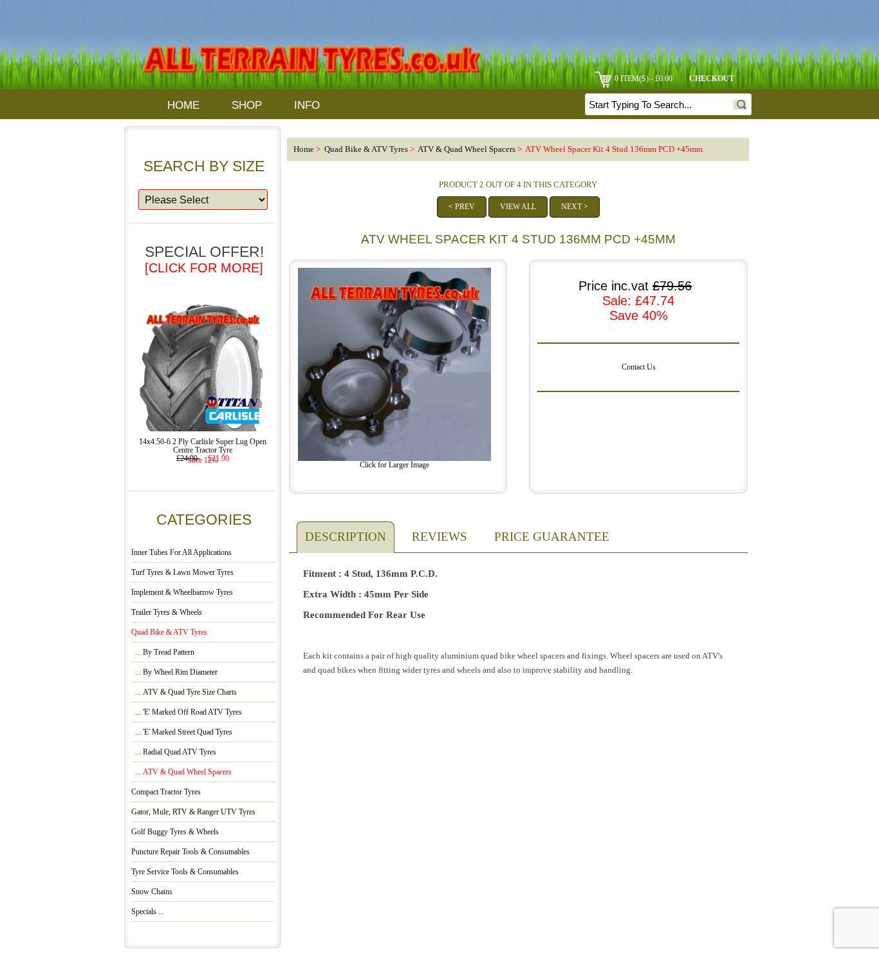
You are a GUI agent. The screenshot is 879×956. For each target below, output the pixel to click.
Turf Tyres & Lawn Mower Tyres (182, 572)
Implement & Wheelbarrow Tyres (182, 592)
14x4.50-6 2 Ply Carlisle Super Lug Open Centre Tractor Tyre (202, 446)
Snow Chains (151, 892)
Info (307, 105)
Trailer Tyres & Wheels (166, 612)
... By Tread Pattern (162, 652)
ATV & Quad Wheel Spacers (466, 149)
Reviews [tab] (439, 536)
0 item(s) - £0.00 (643, 79)
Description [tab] (345, 536)
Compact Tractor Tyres (166, 792)
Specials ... (147, 912)
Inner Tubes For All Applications (181, 552)
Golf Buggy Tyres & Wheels (175, 832)
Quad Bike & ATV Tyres (366, 149)
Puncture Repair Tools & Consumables (190, 852)
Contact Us (639, 367)
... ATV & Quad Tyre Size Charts (184, 692)
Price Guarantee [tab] (551, 536)
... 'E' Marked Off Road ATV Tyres (186, 712)
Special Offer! (204, 259)
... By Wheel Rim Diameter (174, 672)
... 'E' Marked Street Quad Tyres (181, 732)
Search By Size (203, 166)
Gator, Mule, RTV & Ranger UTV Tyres (193, 812)
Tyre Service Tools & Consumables (185, 872)
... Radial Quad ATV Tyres (173, 752)
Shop (247, 105)
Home (183, 105)
